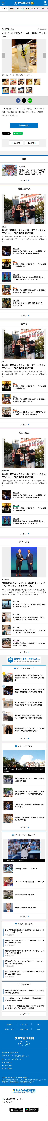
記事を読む (24, 125)
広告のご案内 (7, 1065)
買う (27, 8)
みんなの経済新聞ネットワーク (24, 1091)
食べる (12, 8)
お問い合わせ (7, 1062)
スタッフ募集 (7, 1069)
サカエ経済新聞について (11, 1053)
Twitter (27, 1043)
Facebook (20, 1043)
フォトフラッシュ (8, 29)
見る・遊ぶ (20, 8)
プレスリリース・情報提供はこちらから (16, 1056)
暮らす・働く (35, 8)
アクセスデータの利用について (13, 1059)
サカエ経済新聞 (22, 3)
